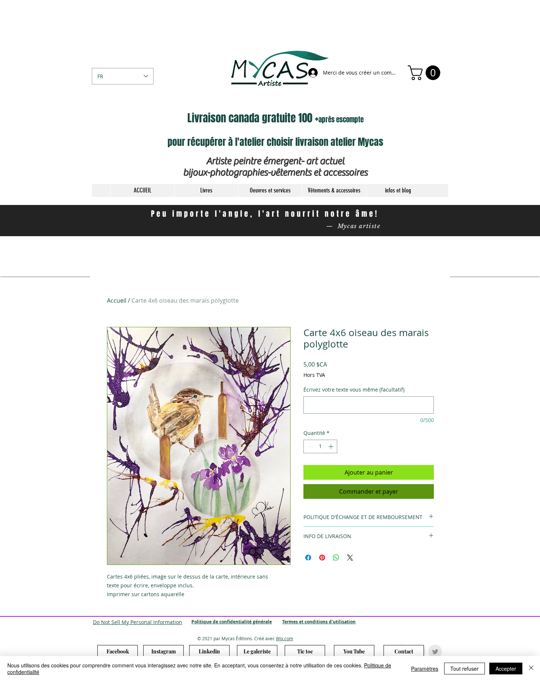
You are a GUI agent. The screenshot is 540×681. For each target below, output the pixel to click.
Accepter (506, 668)
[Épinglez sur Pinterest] (322, 557)
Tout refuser (464, 668)
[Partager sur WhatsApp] (336, 557)
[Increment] (331, 446)
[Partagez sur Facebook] (308, 557)
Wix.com (284, 638)
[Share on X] (350, 557)
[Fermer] (531, 668)
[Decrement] (309, 446)
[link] (426, 72)
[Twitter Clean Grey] (435, 651)
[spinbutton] (320, 446)
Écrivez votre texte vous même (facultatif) (353, 389)
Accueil (116, 300)
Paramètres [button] (424, 668)
